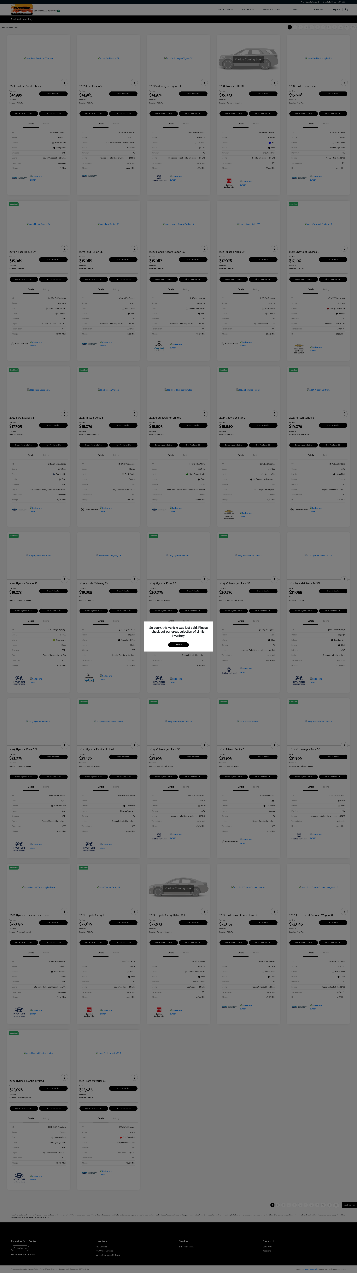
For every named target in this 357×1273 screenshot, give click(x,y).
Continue (178, 644)
